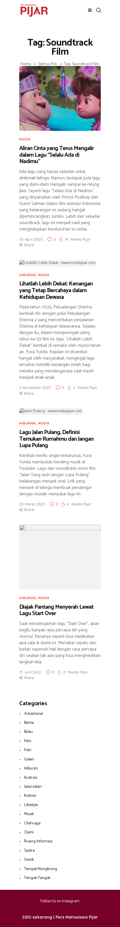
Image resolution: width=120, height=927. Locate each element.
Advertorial (33, 713)
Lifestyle (31, 805)
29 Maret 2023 (32, 504)
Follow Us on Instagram (60, 901)
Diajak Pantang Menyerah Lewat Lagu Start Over (56, 610)
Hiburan (27, 275)
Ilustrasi (30, 777)
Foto (27, 750)
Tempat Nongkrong (40, 869)
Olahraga (32, 823)
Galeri (29, 759)
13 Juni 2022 (30, 672)
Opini (28, 832)
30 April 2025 (31, 239)
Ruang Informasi (38, 841)
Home (26, 64)
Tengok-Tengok (37, 878)
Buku (28, 731)
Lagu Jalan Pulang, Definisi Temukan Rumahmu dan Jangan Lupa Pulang (56, 439)
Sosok (29, 859)
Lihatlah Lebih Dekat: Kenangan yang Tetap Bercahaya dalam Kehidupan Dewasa (56, 291)
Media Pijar (80, 239)
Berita (29, 722)
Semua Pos (47, 64)
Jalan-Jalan (33, 786)
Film (27, 741)
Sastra (29, 850)
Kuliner (30, 795)
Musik (25, 139)
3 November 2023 (35, 387)
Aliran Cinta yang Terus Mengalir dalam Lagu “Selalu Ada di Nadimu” (56, 155)
